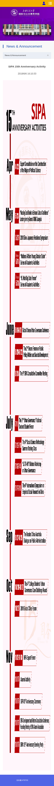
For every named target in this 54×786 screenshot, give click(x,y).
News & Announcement (15, 55)
